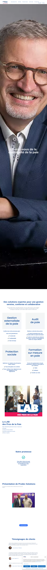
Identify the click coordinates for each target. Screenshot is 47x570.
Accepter (26, 566)
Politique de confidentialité (34, 568)
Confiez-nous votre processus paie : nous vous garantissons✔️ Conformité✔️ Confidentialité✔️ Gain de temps (11, 336)
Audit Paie (19, 1)
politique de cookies (38, 561)
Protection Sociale (25, 1)
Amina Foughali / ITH (15, 558)
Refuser (34, 566)
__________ (42, 1)
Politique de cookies (28, 568)
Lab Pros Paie (31, 1)
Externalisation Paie (14, 1)
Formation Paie (36, 1)
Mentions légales (41, 568)
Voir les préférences (41, 566)
